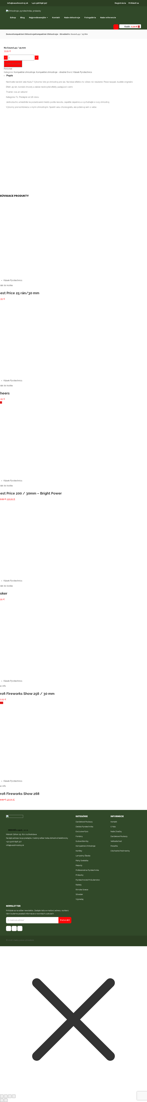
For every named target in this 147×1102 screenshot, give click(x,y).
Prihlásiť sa (133, 3)
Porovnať (8, 69)
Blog (22, 17)
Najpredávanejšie (37, 17)
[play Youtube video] (73, 148)
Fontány (79, 836)
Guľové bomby (82, 841)
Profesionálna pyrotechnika (87, 870)
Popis (9, 75)
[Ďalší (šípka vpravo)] (5, 1100)
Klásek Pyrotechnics (82, 72)
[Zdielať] (5, 1096)
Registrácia (120, 3)
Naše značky (116, 831)
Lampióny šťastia (83, 856)
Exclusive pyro (82, 831)
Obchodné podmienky (120, 851)
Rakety (79, 885)
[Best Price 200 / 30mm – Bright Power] (64, 402)
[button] (131, 26)
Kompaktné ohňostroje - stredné (51, 34)
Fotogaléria (90, 17)
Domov (9, 34)
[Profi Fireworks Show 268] (34, 703)
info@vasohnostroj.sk (17, 3)
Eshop (13, 17)
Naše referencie (108, 17)
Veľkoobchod (116, 841)
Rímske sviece (82, 890)
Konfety (79, 851)
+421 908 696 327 (39, 3)
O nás (113, 827)
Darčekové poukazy (84, 822)
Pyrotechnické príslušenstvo (88, 880)
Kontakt (56, 17)
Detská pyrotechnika (84, 827)
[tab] (73, 75)
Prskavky (79, 875)
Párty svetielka (82, 860)
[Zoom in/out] (14, 1096)
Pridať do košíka (13, 64)
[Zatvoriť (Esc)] (1, 1096)
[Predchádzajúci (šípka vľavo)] (1, 1100)
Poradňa (114, 846)
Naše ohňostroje (72, 17)
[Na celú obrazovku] (9, 1096)
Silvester (79, 894)
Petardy (79, 865)
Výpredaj (79, 899)
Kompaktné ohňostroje (24, 34)
